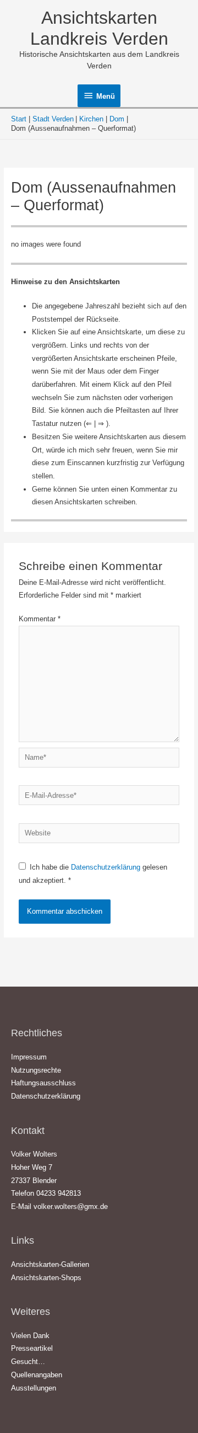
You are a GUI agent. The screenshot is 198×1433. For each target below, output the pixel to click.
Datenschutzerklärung (106, 867)
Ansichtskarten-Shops (46, 1278)
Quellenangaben (36, 1375)
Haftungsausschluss (43, 1083)
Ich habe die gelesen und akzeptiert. (93, 874)
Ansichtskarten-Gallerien (50, 1264)
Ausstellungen (33, 1388)
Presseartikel (32, 1348)
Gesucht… (28, 1361)
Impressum (29, 1057)
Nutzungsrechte (36, 1070)
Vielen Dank (30, 1335)
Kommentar (40, 619)
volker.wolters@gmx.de (71, 1206)
